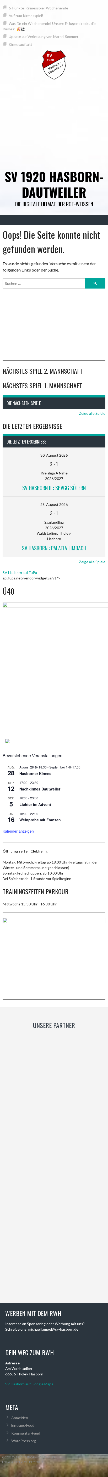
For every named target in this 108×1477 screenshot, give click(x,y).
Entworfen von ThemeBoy (22, 1461)
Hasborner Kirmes (35, 773)
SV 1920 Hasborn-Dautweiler (54, 184)
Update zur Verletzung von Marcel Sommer (43, 36)
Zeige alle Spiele (92, 413)
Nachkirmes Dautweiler (39, 789)
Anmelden (19, 1417)
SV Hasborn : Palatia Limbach (54, 548)
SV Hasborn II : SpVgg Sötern (54, 488)
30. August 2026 (54, 455)
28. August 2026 (54, 504)
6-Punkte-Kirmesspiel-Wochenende (38, 8)
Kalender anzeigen (18, 831)
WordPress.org (23, 1441)
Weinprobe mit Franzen (40, 819)
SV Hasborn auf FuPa (20, 572)
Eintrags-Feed (22, 1425)
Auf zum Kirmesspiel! (26, 15)
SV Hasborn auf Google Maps (29, 1384)
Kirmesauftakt (20, 44)
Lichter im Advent (35, 804)
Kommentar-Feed (25, 1433)
